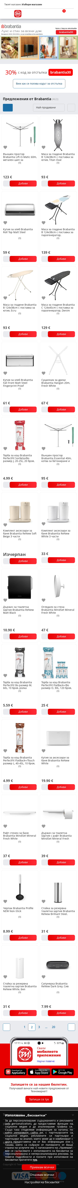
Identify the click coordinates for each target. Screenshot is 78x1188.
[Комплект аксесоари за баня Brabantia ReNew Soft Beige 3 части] (20, 510)
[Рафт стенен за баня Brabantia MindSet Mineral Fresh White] (20, 813)
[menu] (8, 13)
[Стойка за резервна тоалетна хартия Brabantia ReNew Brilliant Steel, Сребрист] (58, 888)
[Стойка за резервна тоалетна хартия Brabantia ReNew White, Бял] (20, 963)
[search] (52, 13)
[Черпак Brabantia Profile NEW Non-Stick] (20, 888)
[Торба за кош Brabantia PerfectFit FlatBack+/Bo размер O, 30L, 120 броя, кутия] (58, 662)
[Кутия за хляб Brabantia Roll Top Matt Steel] (20, 209)
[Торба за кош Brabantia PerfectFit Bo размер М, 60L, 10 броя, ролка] (20, 662)
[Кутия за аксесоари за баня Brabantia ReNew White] (58, 737)
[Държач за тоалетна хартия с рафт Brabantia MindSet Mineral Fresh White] (58, 813)
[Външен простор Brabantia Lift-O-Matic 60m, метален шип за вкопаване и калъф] (20, 134)
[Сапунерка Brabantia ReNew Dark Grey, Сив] (58, 963)
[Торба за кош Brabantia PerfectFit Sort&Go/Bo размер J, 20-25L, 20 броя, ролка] (20, 435)
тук (35, 1159)
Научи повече (46, 1061)
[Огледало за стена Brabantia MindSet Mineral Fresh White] (58, 587)
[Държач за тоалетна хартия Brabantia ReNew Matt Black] (20, 587)
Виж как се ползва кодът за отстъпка (39, 83)
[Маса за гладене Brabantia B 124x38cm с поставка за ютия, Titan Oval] (58, 134)
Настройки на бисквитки (42, 1182)
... (46, 1027)
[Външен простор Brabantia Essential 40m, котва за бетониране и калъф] (58, 435)
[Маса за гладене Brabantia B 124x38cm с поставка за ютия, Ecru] (20, 285)
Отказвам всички (42, 1175)
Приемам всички (42, 1167)
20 (53, 1027)
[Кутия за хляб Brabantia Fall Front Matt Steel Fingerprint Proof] (20, 360)
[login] (70, 13)
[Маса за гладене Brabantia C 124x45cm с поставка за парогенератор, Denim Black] (58, 285)
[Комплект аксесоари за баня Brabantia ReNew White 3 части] (58, 510)
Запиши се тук (39, 1099)
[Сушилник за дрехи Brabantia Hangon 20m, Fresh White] (58, 360)
